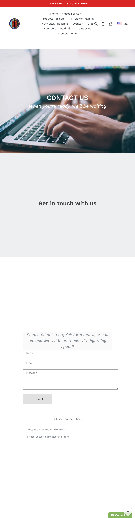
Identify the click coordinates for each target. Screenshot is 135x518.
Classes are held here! (68, 419)
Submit (38, 399)
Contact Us (121, 515)
